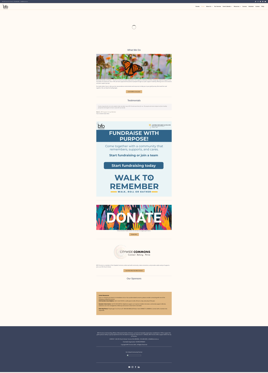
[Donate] (134, 205)
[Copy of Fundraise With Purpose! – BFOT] (134, 122)
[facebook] (135, 367)
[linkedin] (139, 367)
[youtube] (129, 367)
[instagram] (132, 367)
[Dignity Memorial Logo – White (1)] (134, 355)
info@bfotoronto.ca (24, 1)
